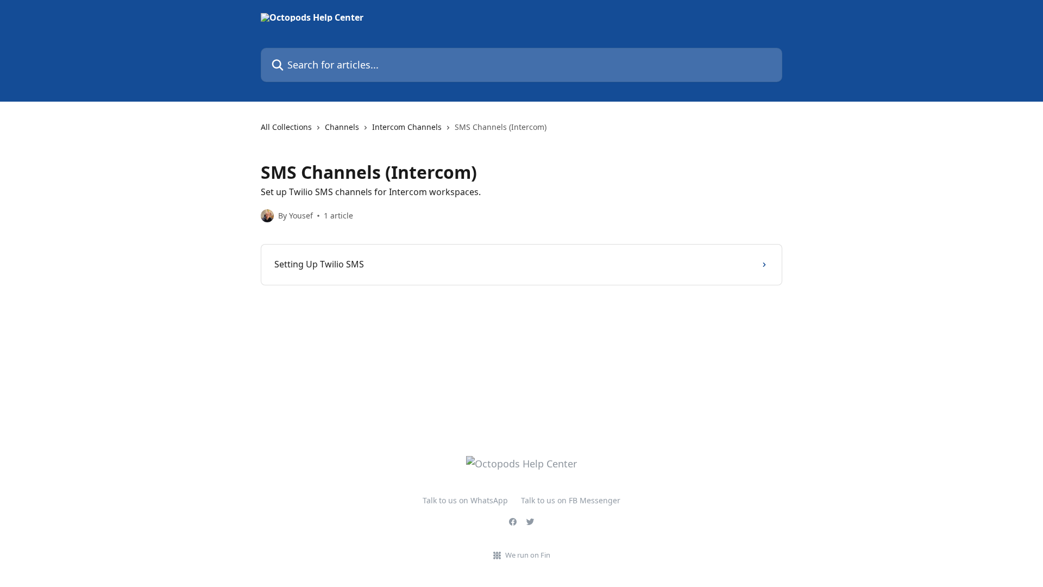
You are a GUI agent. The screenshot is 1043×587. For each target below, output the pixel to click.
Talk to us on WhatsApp (465, 500)
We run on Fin (527, 555)
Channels (342, 127)
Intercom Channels (407, 127)
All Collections (286, 127)
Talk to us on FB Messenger (570, 500)
